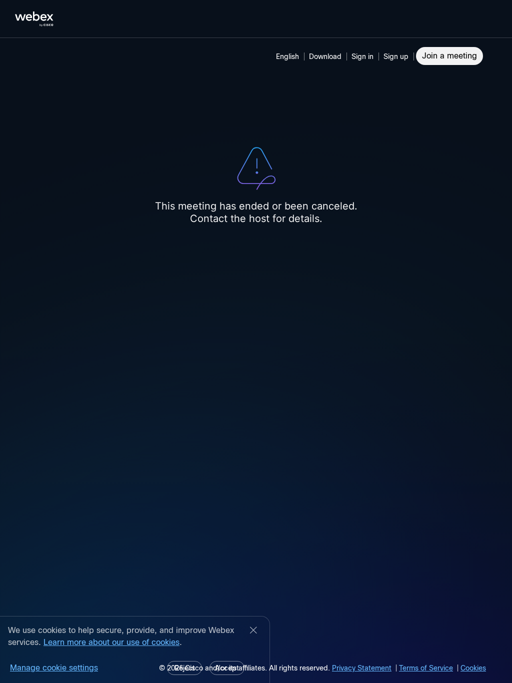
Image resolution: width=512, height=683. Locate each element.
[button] (364, 56)
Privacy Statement (362, 668)
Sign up (396, 56)
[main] (256, 360)
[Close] (254, 631)
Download (325, 56)
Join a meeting (449, 56)
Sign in (363, 56)
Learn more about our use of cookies (112, 642)
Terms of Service (426, 668)
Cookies (473, 668)
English (287, 56)
